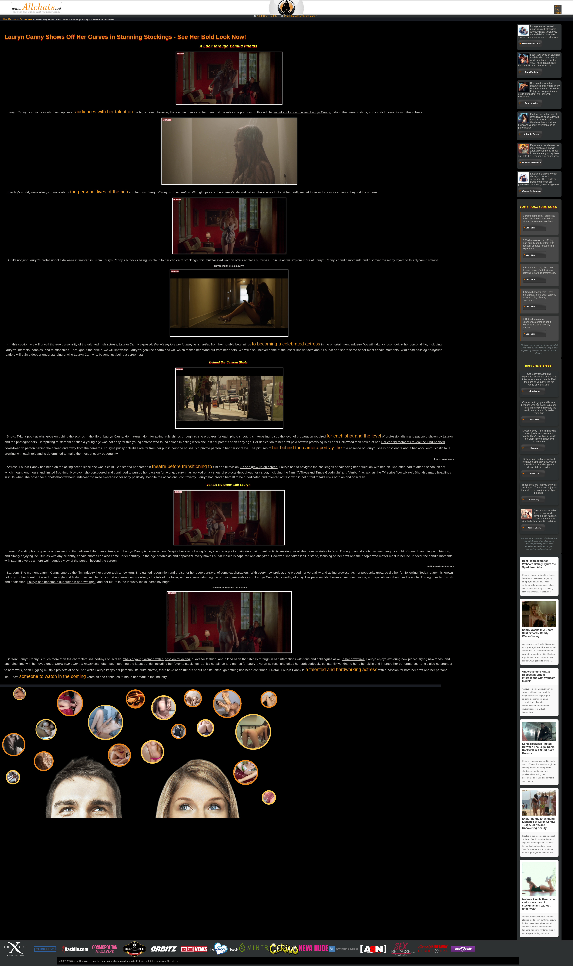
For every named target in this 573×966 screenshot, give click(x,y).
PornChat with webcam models (300, 16)
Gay (556, 9)
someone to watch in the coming (52, 676)
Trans (557, 12)
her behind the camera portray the (307, 447)
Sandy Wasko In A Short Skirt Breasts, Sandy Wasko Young (537, 633)
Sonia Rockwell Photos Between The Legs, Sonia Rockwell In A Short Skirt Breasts (538, 748)
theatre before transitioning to (182, 466)
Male (557, 6)
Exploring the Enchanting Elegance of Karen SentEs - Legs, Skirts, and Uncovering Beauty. (538, 823)
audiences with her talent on (104, 111)
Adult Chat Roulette (267, 16)
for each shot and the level (354, 436)
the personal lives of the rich (99, 191)
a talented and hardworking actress (341, 669)
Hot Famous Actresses (17, 19)
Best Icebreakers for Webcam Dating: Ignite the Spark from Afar (539, 564)
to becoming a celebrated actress (286, 344)
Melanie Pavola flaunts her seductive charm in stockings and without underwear (539, 904)
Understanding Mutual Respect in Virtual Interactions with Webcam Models (538, 676)
